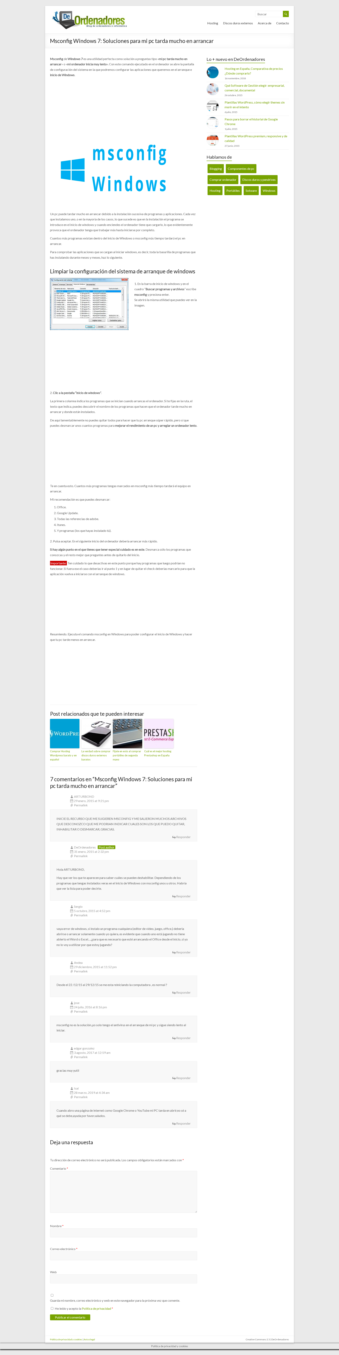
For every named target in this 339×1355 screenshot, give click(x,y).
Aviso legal (89, 1339)
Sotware (251, 190)
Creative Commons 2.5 (258, 1339)
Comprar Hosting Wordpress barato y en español (63, 755)
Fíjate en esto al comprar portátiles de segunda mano (127, 755)
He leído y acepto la (84, 1308)
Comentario (59, 1168)
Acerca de (264, 23)
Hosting (212, 23)
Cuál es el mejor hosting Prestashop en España (157, 753)
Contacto (282, 23)
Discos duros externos (238, 23)
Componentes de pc (241, 168)
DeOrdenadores (85, 847)
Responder (183, 837)
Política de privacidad (96, 1308)
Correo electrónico (63, 1249)
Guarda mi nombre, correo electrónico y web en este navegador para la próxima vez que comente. (115, 1300)
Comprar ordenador (223, 179)
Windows (269, 190)
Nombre (57, 1226)
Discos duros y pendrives (259, 179)
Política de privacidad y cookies (66, 1339)
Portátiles (233, 190)
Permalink (81, 805)
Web (53, 1272)
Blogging (216, 168)
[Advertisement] (123, 105)
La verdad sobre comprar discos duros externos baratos (95, 755)
